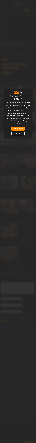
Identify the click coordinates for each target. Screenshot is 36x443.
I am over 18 (18, 129)
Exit (18, 134)
